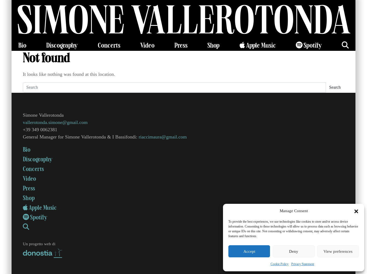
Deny (293, 251)
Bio (22, 45)
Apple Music (260, 45)
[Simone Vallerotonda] (183, 20)
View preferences (337, 251)
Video (147, 45)
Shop (213, 45)
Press (181, 45)
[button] (356, 210)
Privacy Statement (302, 264)
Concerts (109, 45)
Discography (62, 45)
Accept (249, 251)
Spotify (312, 45)
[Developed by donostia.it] (43, 252)
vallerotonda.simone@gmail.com (55, 122)
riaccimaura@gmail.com (163, 137)
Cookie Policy (280, 264)
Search (335, 87)
